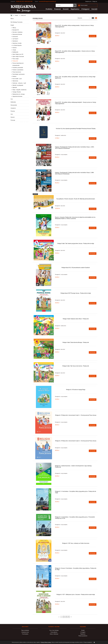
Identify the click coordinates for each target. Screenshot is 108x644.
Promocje (13, 120)
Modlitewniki (15, 52)
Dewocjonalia (14, 105)
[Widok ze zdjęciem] (93, 18)
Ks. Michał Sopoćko (17, 45)
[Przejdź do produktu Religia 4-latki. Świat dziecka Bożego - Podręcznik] (44, 349)
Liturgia (14, 49)
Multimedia (13, 102)
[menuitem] (48, 9)
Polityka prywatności (82, 635)
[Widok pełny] (96, 18)
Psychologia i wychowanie (18, 74)
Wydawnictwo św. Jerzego (18, 94)
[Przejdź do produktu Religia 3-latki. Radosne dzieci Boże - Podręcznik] (44, 325)
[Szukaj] (74, 5)
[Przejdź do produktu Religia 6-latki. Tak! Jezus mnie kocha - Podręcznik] (44, 372)
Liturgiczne (13, 108)
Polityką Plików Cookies (46, 642)
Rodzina (14, 76)
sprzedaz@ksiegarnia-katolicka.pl (47, 1)
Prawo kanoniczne (16, 72)
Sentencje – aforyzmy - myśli (19, 83)
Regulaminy (82, 634)
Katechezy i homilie (16, 43)
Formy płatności (54, 632)
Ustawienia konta (25, 632)
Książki (12, 25)
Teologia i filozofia (16, 91)
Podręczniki (15, 60)
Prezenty (13, 111)
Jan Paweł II (15, 38)
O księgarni (82, 632)
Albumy (14, 27)
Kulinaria (14, 47)
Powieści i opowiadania (17, 69)
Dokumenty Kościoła (17, 34)
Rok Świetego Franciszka (16, 22)
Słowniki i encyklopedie (17, 85)
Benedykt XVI (15, 29)
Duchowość (15, 36)
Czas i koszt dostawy (54, 630)
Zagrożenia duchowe (17, 96)
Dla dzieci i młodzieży (17, 32)
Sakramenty (15, 80)
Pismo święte (15, 58)
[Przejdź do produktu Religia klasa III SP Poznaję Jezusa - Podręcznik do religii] (44, 300)
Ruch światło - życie (17, 78)
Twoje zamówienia (25, 630)
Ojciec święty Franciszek (18, 56)
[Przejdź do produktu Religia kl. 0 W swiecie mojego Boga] (44, 397)
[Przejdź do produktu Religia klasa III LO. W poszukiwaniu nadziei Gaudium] (44, 275)
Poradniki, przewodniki (17, 67)
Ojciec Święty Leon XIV (17, 54)
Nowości (13, 117)
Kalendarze (15, 41)
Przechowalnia (25, 634)
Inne (12, 99)
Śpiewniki (14, 87)
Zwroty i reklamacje (54, 634)
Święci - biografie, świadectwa (19, 89)
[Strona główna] (23, 8)
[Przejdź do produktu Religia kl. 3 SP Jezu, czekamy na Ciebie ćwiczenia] (44, 551)
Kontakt (83, 630)
